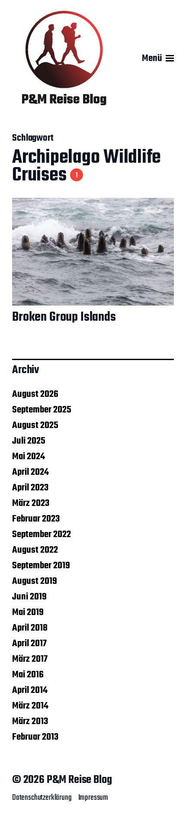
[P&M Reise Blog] (64, 58)
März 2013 (30, 721)
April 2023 (30, 487)
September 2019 (41, 565)
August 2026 (35, 394)
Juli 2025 (28, 441)
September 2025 (41, 410)
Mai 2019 (28, 612)
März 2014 (30, 706)
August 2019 (34, 581)
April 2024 (30, 472)
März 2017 (30, 659)
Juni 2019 (29, 596)
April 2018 (30, 628)
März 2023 (30, 503)
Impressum (93, 797)
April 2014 (30, 690)
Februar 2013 (35, 737)
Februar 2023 (36, 519)
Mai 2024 (28, 456)
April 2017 (29, 643)
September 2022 (41, 534)
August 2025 (35, 425)
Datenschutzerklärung (42, 797)
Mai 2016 (28, 674)
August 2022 (35, 550)
